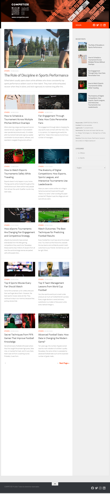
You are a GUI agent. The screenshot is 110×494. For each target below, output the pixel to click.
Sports (82, 158)
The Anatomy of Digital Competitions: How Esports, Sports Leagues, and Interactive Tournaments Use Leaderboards (52, 177)
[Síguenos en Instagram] (101, 25)
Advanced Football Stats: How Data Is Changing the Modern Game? (53, 338)
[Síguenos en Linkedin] (104, 25)
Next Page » (64, 363)
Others (7, 71)
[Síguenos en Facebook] (94, 25)
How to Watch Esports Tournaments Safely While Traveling (17, 174)
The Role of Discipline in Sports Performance (36, 75)
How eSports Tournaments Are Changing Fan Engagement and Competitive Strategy (19, 232)
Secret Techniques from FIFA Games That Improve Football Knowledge (19, 338)
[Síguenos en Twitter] (97, 25)
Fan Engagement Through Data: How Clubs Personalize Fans (52, 119)
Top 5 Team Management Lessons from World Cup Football (51, 286)
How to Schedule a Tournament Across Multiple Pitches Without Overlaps (18, 119)
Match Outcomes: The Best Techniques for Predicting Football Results (52, 232)
